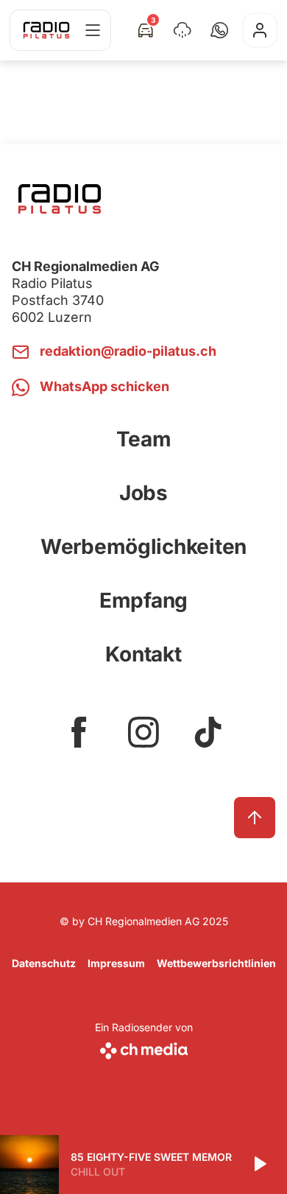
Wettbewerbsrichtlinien (216, 963)
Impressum (116, 963)
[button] (219, 30)
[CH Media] (144, 1047)
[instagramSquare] (143, 732)
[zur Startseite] (46, 30)
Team (143, 439)
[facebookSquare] (78, 732)
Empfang (143, 600)
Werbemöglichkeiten (143, 546)
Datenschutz (44, 963)
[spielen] (259, 1164)
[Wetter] (182, 30)
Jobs (143, 492)
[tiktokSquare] (208, 732)
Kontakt (143, 654)
